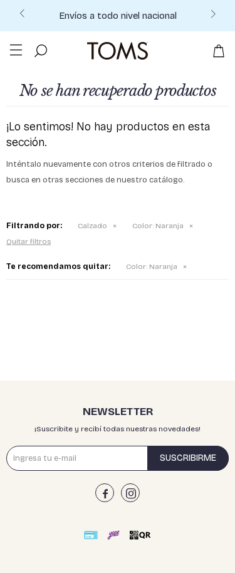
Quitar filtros (28, 241)
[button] (213, 17)
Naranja (158, 225)
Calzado (92, 225)
